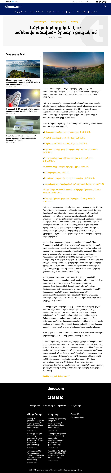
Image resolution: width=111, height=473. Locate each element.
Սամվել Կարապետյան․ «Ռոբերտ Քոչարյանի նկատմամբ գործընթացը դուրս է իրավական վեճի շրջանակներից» (57, 439)
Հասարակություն (58, 22)
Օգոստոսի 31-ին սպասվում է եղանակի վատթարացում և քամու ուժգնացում (23, 110)
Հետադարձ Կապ (86, 2)
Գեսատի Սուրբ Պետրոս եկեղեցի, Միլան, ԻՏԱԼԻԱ (66, 166)
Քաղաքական (19, 12)
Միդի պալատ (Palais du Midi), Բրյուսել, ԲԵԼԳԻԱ (65, 143)
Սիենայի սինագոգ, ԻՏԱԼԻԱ (56, 172)
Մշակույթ (74, 22)
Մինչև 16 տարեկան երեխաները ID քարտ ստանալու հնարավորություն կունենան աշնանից (21, 138)
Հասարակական (35, 12)
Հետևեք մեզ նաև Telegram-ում (56, 376)
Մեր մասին (76, 2)
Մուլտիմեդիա (67, 12)
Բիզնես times (63, 406)
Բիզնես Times (52, 12)
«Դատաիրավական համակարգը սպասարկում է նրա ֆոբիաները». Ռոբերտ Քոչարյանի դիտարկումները (35, 439)
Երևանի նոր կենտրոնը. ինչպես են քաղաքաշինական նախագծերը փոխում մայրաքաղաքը (35, 422)
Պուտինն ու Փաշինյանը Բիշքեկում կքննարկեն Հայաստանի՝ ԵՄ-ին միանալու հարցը (57, 454)
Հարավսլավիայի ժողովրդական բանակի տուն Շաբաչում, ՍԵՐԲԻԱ (74, 184)
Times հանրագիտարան (86, 12)
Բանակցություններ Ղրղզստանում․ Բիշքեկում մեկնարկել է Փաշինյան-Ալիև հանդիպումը (35, 455)
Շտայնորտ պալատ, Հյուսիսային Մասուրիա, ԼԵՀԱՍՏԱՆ (69, 178)
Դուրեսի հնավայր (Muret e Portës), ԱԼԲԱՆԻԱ (64, 137)
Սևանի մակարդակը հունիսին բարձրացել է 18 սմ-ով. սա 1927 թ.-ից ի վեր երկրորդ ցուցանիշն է (23, 82)
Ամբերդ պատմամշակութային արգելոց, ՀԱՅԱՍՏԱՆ (67, 132)
